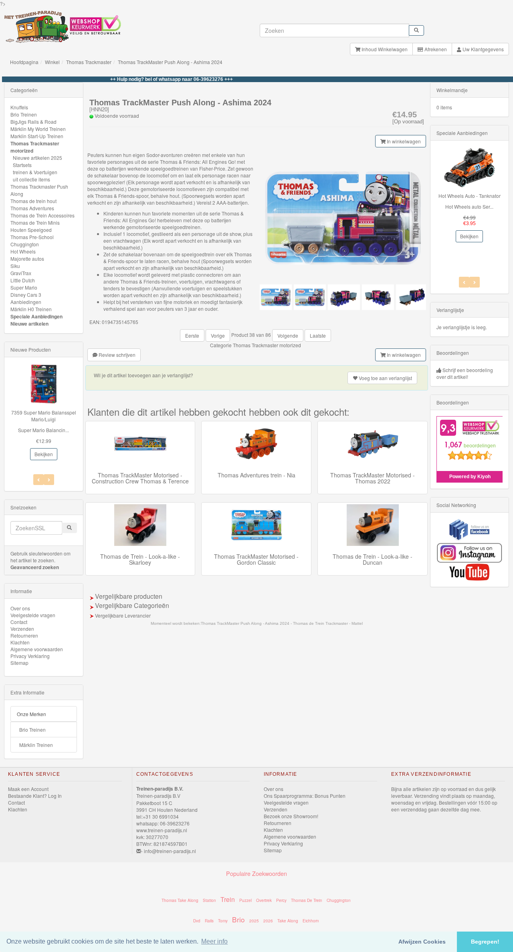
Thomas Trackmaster (88, 61)
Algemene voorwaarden (36, 649)
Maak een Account (28, 788)
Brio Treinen (23, 114)
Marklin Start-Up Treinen (36, 136)
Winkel (52, 61)
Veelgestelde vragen (32, 615)
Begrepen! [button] (485, 941)
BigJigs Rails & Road (33, 121)
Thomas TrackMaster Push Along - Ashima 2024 (170, 61)
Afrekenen (435, 49)
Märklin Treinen (36, 744)
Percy (281, 900)
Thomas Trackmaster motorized (267, 345)
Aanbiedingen (25, 301)
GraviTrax (20, 273)
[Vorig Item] (49, 479)
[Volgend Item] (38, 479)
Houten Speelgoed (31, 229)
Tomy (223, 921)
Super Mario (23, 287)
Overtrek (264, 900)
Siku (15, 265)
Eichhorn (311, 921)
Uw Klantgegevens (482, 49)
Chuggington (24, 244)
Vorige (218, 335)
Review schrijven (116, 354)
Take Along (287, 921)
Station (209, 900)
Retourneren (24, 635)
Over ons (20, 608)
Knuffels (19, 107)
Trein (227, 899)
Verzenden (22, 628)
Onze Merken (31, 713)
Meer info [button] (214, 941)
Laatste (318, 335)
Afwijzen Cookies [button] (422, 941)
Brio (238, 919)
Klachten (20, 642)
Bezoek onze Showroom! (291, 816)
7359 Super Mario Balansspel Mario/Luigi (43, 416)
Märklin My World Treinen (38, 128)
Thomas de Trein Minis (35, 222)
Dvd (196, 921)
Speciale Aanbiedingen (36, 316)
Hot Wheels (23, 251)
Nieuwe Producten (30, 349)
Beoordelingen (452, 352)
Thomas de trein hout (33, 200)
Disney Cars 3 (25, 294)
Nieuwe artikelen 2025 (37, 157)
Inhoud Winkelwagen (384, 49)
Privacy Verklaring (30, 655)
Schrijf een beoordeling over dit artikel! (464, 373)
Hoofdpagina (24, 61)
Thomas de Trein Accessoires (42, 215)
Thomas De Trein (306, 900)
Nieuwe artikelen (29, 323)
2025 (254, 921)
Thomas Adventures (32, 208)
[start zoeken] (416, 30)
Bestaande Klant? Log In (35, 795)
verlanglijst (385, 377)
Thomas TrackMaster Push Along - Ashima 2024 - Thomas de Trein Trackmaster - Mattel (282, 623)
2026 (268, 921)
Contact (18, 621)
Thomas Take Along (180, 900)
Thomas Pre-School (32, 236)
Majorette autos (27, 258)
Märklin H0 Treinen (31, 309)
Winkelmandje (452, 90)
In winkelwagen (403, 141)
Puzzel (245, 900)
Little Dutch (22, 280)
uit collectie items (31, 179)
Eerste (192, 335)
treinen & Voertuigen (35, 172)
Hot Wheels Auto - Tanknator (469, 195)
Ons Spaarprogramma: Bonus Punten (304, 795)
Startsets (22, 164)
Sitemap (19, 662)
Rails (209, 921)
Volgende (287, 335)
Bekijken (43, 454)
